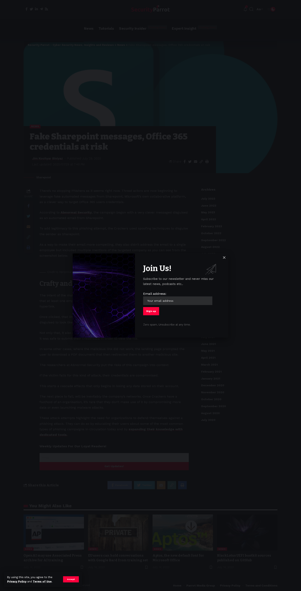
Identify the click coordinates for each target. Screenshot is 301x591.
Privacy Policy (16, 581)
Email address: (154, 294)
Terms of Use (42, 581)
